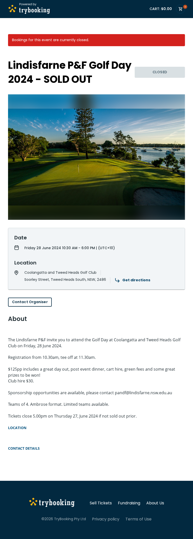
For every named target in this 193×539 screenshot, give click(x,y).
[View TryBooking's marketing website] (52, 503)
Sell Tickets (101, 503)
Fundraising (129, 503)
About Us (155, 503)
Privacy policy (105, 519)
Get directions (136, 280)
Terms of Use (138, 519)
